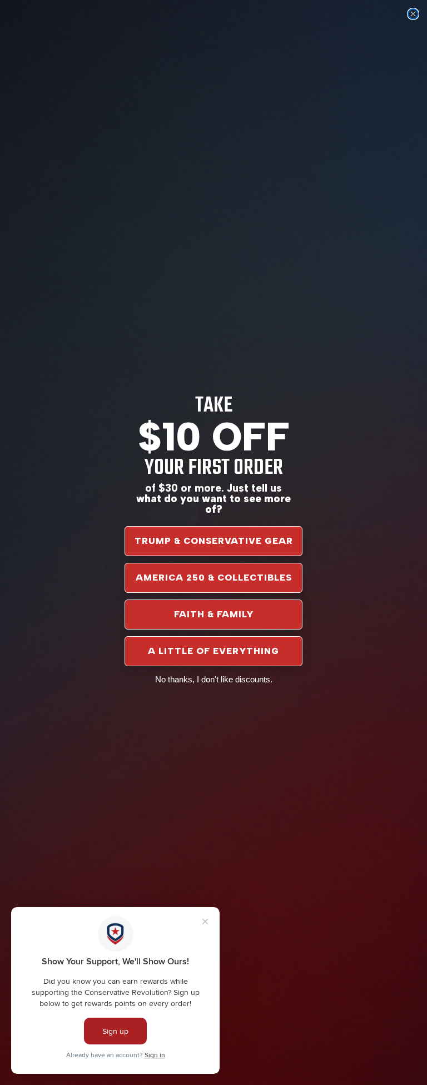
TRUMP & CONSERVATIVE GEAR (214, 541)
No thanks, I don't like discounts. (213, 679)
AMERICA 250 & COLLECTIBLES (214, 577)
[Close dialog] (413, 14)
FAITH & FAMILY (214, 614)
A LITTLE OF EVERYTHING (213, 651)
